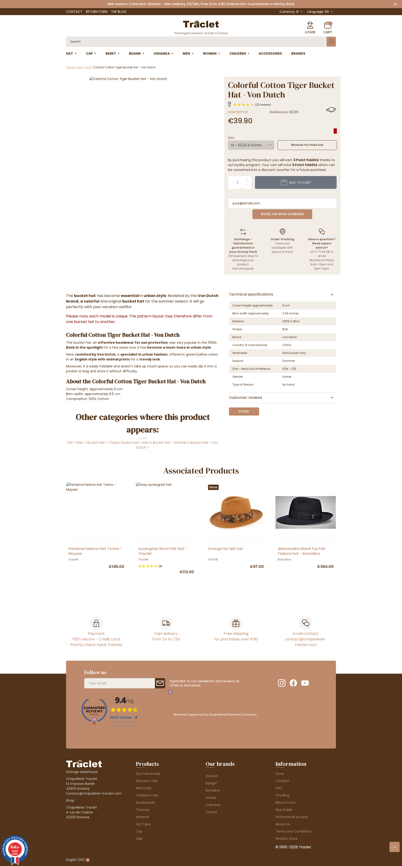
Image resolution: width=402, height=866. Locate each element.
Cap (139, 831)
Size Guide (283, 809)
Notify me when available (282, 214)
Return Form (96, 11)
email (322, 256)
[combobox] (251, 145)
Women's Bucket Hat (191, 442)
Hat (70, 442)
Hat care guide (243, 268)
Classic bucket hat (124, 442)
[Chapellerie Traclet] (201, 23)
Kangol (211, 783)
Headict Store (286, 838)
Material (142, 817)
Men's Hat (144, 788)
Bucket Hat (96, 442)
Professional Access (291, 817)
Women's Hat (147, 781)
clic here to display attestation (280, 714)
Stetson (212, 776)
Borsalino (213, 790)
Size (231, 137)
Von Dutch (238, 112)
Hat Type (143, 824)
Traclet (211, 812)
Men (80, 442)
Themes (142, 809)
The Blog (118, 11)
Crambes (213, 805)
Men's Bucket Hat (157, 442)
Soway (211, 797)
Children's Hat (147, 795)
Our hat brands (148, 773)
